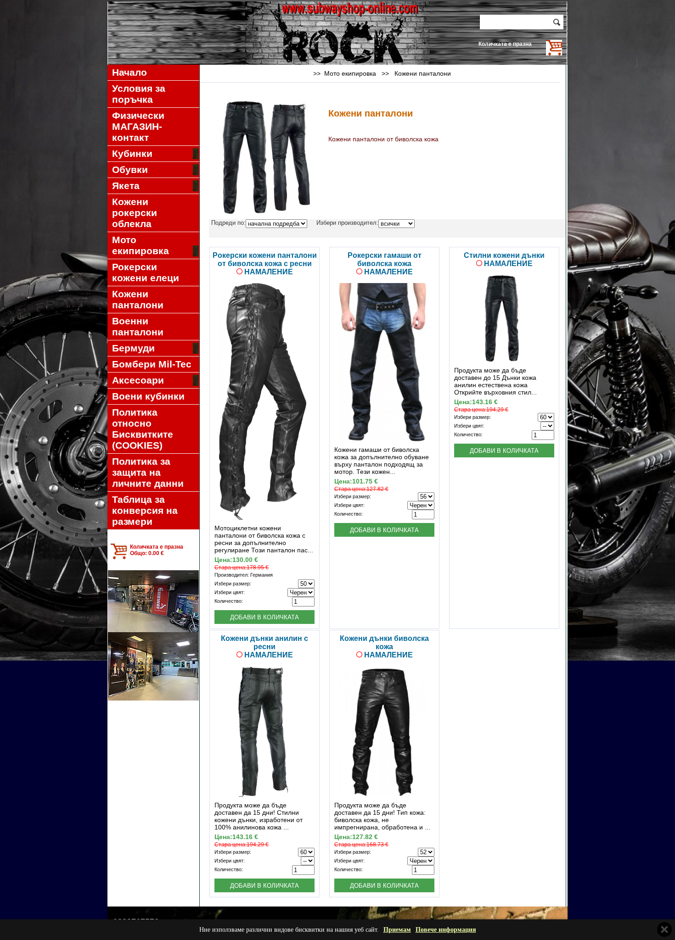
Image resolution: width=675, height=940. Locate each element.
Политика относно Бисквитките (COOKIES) (142, 429)
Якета (126, 185)
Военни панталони (137, 326)
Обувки (130, 169)
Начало (129, 72)
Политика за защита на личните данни (148, 472)
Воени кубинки (148, 396)
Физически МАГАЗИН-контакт (138, 126)
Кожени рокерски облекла (134, 212)
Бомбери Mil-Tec (151, 364)
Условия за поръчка (138, 94)
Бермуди (133, 348)
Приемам (397, 929)
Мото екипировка (140, 245)
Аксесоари (138, 380)
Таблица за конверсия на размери (145, 510)
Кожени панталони (137, 299)
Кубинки (132, 153)
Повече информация (446, 929)
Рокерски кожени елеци (145, 272)
